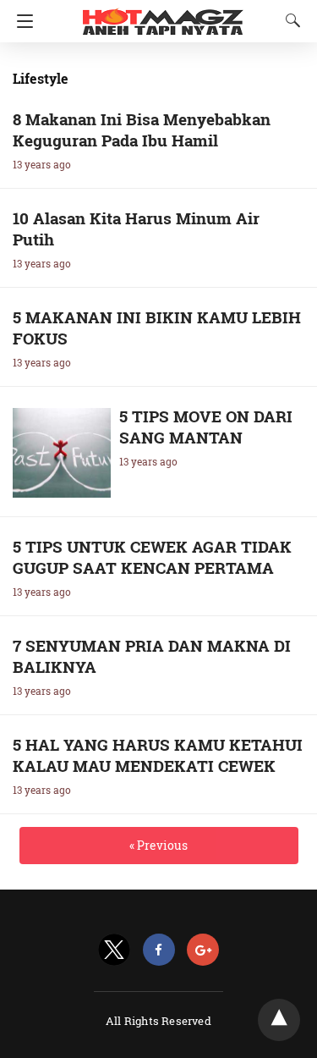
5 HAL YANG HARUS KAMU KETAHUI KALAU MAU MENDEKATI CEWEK (158, 755)
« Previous (158, 845)
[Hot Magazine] (163, 15)
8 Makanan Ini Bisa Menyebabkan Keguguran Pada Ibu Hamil (142, 129)
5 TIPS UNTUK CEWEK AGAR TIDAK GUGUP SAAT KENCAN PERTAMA (152, 557)
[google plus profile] (203, 950)
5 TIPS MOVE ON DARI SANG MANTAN (205, 426)
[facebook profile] (159, 950)
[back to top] (279, 1020)
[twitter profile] (114, 950)
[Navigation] (20, 21)
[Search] (289, 20)
